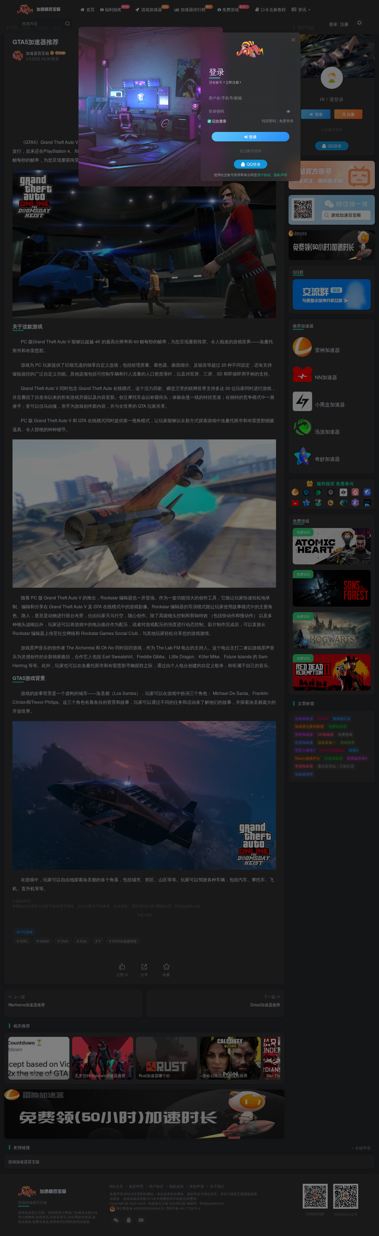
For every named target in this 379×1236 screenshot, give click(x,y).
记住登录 (219, 120)
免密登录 (286, 120)
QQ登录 (254, 164)
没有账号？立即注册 (224, 82)
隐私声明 (280, 174)
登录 (253, 136)
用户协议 (264, 174)
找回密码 (269, 120)
